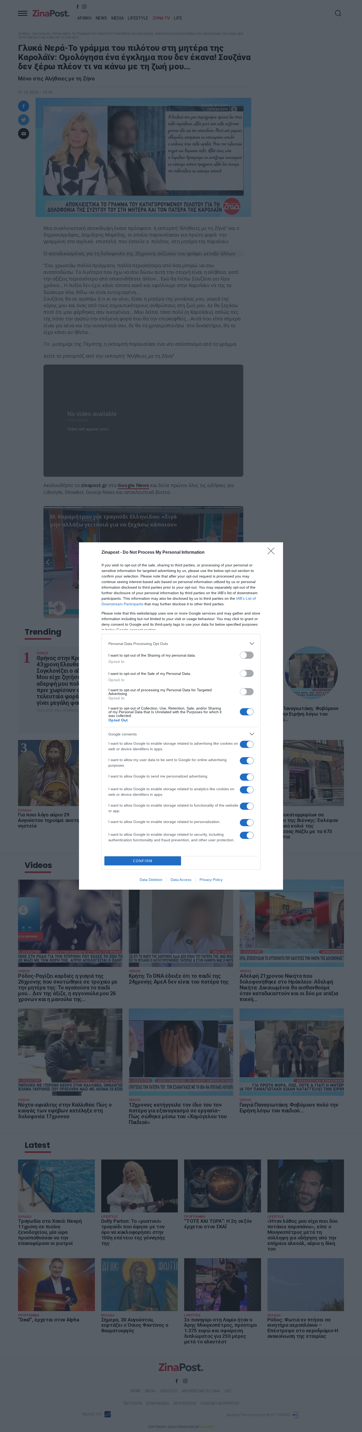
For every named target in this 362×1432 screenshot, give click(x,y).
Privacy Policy (211, 880)
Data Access (181, 880)
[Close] (273, 553)
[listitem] (181, 643)
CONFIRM (143, 861)
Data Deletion (151, 880)
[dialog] (181, 716)
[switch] (247, 655)
